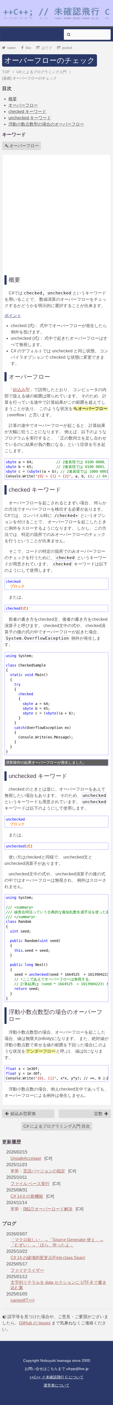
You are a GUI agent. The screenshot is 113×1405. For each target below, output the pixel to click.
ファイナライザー (27, 1270)
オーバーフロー (23, 105)
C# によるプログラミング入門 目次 (56, 1126)
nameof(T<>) (22, 1300)
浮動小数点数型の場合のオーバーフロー (46, 124)
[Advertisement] (56, 213)
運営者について (56, 1385)
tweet (11, 48)
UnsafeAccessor (26, 1158)
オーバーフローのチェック (49, 60)
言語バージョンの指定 (44, 1171)
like (28, 48)
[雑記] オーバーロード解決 (48, 1209)
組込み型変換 (22, 1113)
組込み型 (21, 389)
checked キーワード (27, 111)
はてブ (47, 48)
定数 (99, 1113)
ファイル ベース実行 (30, 1183)
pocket (67, 48)
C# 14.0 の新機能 (27, 1196)
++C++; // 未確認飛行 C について (56, 1377)
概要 (12, 99)
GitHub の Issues (34, 1323)
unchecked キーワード (29, 118)
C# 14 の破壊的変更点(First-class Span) (48, 1257)
